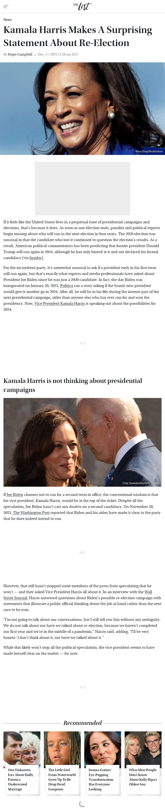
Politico (66, 286)
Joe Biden (15, 494)
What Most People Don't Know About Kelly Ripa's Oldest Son (143, 777)
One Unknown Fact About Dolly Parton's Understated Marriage (20, 779)
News (7, 19)
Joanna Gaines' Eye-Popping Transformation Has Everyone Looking (101, 779)
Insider (35, 258)
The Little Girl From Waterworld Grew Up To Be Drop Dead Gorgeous (62, 779)
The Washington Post (31, 512)
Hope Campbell (20, 54)
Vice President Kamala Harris (60, 303)
